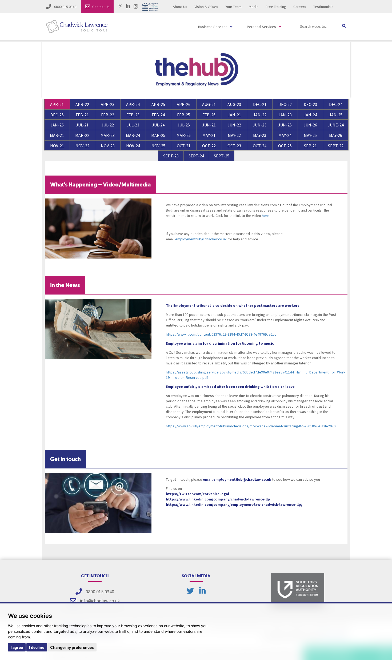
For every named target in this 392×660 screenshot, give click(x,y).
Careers (299, 6)
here (265, 215)
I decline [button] (36, 647)
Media (253, 6)
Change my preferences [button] (72, 647)
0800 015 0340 (64, 6)
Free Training (276, 6)
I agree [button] (17, 647)
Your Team (233, 6)
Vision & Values (206, 6)
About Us (180, 6)
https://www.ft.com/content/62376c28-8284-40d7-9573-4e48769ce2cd (221, 334)
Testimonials (323, 6)
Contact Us (101, 6)
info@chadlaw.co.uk (100, 601)
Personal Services (261, 26)
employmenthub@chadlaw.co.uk (201, 239)
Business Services (212, 26)
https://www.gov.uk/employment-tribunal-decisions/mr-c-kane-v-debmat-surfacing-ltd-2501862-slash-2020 (250, 426)
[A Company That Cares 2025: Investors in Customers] (150, 6)
